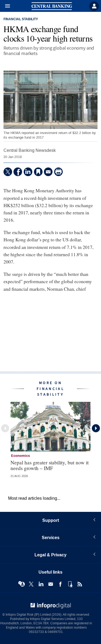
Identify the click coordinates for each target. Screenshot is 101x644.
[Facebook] (17, 171)
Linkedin (41, 584)
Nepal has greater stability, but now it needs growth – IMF (50, 465)
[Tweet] (8, 171)
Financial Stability (21, 19)
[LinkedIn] (28, 171)
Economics (20, 455)
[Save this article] (38, 171)
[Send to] (48, 171)
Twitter (31, 584)
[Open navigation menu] (5, 6)
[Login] (94, 6)
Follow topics (21, 584)
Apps (70, 584)
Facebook (60, 584)
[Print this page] (58, 171)
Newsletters (50, 584)
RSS (79, 584)
